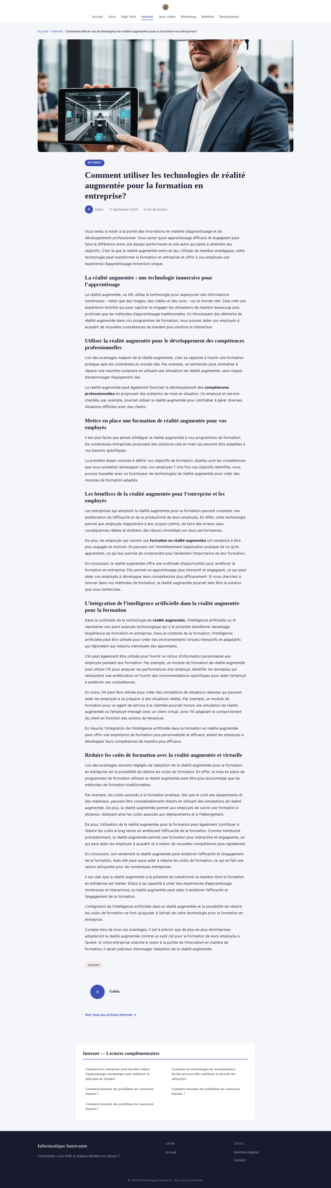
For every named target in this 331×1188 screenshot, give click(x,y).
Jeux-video (166, 16)
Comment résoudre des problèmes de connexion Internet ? (120, 1091)
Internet (147, 16)
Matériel (208, 16)
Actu (112, 16)
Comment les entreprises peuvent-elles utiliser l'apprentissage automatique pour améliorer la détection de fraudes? (118, 1074)
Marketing (188, 16)
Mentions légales (246, 1152)
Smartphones (229, 16)
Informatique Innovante (62, 1145)
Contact (240, 1160)
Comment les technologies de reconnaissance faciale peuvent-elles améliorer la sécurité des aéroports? (204, 1074)
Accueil (97, 16)
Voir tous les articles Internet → (111, 1015)
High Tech (128, 16)
